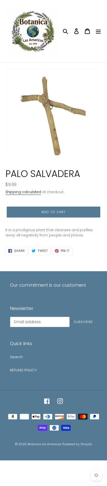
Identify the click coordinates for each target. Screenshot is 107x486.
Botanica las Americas (44, 444)
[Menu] (98, 31)
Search (16, 356)
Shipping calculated (23, 191)
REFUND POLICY (23, 370)
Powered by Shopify (77, 444)
